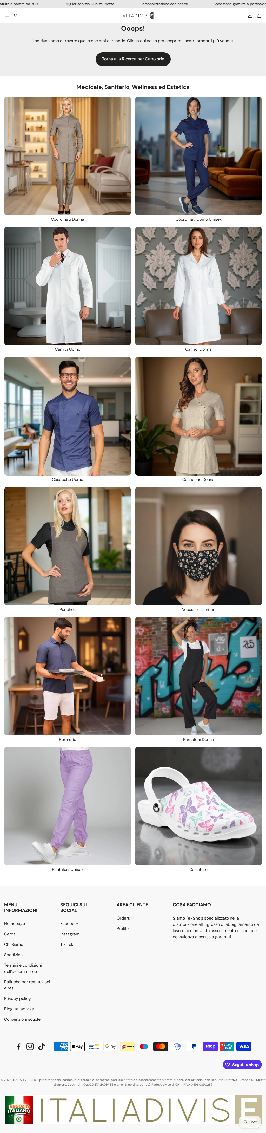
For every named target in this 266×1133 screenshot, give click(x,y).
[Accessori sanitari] (198, 546)
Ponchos (67, 609)
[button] (6, 15)
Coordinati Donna (67, 219)
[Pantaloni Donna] (198, 676)
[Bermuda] (67, 676)
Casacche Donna (198, 479)
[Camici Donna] (198, 286)
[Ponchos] (67, 546)
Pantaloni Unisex (67, 869)
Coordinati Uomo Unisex (199, 219)
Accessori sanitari (198, 609)
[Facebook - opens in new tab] (18, 1046)
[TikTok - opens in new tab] (41, 1046)
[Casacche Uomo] (67, 416)
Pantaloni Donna (198, 739)
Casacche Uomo (67, 479)
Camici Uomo (67, 349)
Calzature (198, 869)
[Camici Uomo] (67, 286)
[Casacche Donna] (198, 416)
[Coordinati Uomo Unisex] (198, 156)
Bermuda (67, 739)
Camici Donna (198, 349)
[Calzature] (198, 806)
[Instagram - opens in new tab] (30, 1046)
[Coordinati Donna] (67, 156)
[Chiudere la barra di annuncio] (261, 4)
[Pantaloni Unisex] (67, 806)
